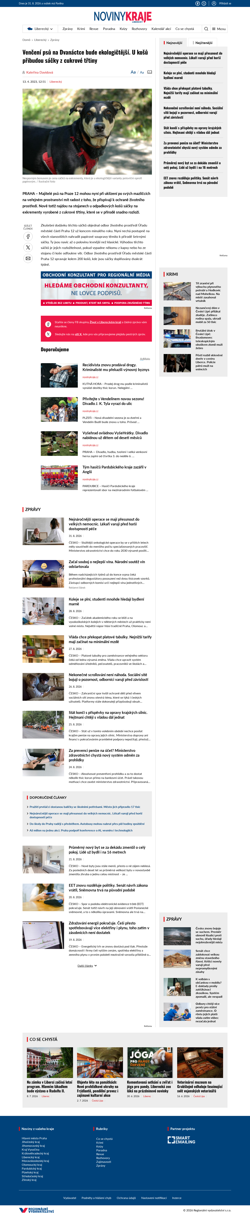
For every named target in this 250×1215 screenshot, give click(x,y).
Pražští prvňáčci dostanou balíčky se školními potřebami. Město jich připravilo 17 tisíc (85, 806)
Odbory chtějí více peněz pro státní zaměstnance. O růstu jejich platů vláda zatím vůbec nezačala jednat (208, 1012)
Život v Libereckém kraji (105, 322)
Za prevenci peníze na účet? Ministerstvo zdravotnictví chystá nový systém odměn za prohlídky (104, 755)
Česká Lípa (97, 1100)
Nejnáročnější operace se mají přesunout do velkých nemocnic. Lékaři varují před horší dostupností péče (104, 524)
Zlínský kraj (29, 1179)
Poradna (109, 29)
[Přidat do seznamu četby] (150, 72)
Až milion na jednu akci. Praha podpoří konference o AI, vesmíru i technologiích (81, 830)
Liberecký (42, 29)
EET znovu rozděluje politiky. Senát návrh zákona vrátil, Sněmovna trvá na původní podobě (191, 182)
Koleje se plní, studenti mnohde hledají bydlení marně (190, 75)
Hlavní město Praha (34, 1138)
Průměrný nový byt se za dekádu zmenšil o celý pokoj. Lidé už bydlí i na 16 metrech (192, 165)
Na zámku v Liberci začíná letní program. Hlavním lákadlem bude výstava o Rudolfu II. (49, 1086)
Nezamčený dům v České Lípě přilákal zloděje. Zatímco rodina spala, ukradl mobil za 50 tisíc (208, 315)
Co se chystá (185, 29)
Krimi (81, 29)
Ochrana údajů (126, 1197)
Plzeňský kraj (30, 1172)
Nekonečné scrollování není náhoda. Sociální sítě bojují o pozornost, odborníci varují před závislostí (193, 112)
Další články (85, 965)
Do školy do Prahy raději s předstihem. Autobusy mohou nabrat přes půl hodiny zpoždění (87, 823)
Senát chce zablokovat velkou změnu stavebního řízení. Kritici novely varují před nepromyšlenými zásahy (208, 961)
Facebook (197, 3)
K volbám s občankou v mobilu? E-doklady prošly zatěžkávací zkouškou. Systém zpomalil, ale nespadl (209, 987)
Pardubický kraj (32, 1168)
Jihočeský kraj (31, 1141)
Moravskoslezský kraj (35, 1160)
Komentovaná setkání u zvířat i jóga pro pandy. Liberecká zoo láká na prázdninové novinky (149, 1086)
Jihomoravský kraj (33, 1145)
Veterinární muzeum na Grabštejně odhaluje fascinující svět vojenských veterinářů (200, 1086)
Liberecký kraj (31, 1157)
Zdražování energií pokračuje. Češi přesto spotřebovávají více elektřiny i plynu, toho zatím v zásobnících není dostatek (109, 928)
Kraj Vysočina (30, 1149)
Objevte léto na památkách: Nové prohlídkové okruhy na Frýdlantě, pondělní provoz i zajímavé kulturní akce (97, 1088)
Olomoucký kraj (32, 1164)
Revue (93, 29)
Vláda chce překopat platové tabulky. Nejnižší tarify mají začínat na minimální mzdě (191, 93)
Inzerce (176, 1197)
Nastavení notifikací (154, 1197)
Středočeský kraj (32, 1176)
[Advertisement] (87, 998)
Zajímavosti (103, 1161)
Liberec (45, 1096)
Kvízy (123, 29)
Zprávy (68, 29)
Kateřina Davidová (39, 72)
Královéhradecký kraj (35, 1153)
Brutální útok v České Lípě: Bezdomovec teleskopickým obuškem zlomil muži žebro (209, 339)
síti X (78, 334)
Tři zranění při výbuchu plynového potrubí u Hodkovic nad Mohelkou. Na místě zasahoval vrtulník (208, 291)
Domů (26, 39)
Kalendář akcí (161, 29)
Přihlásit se (225, 3)
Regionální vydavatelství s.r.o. (212, 1210)
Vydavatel (69, 1197)
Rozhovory (139, 29)
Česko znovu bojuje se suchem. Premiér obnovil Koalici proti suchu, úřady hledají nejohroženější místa (209, 935)
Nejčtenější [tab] (203, 43)
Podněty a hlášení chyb (96, 1197)
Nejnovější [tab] (174, 43)
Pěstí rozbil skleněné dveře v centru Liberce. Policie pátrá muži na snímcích (209, 362)
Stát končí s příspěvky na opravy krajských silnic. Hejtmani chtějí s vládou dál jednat (192, 130)
